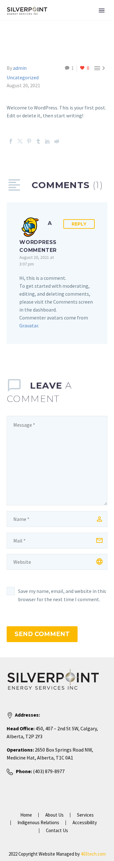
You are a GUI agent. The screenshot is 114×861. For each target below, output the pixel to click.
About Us (54, 815)
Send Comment (42, 634)
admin (20, 68)
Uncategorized (23, 77)
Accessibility (85, 822)
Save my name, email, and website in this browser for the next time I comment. (62, 595)
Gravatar (28, 325)
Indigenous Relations (38, 822)
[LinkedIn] (47, 141)
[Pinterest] (29, 141)
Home (26, 815)
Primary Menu (101, 10)
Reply (79, 224)
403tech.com (93, 854)
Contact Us (57, 830)
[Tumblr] (38, 141)
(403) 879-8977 (48, 771)
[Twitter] (19, 141)
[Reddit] (56, 141)
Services (85, 815)
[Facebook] (10, 141)
